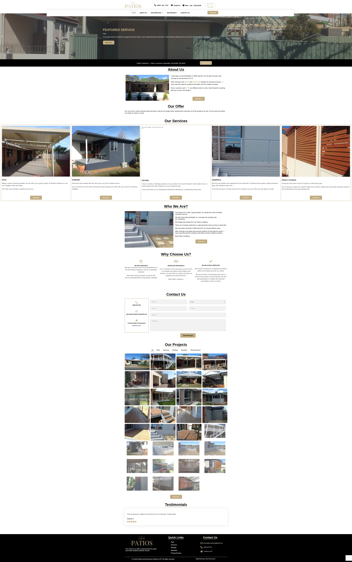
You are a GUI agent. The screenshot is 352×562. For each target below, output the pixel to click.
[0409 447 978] (155, 5)
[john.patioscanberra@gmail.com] (136, 311)
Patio (172, 542)
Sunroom (174, 545)
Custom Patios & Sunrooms (137, 323)
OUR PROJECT (172, 13)
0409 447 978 (162, 5)
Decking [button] (175, 350)
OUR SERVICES (156, 13)
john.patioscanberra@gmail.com (136, 314)
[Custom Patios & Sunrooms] (136, 320)
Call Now (177, 42)
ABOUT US (143, 13)
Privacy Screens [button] (196, 350)
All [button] (152, 350)
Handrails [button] (184, 350)
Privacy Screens (176, 553)
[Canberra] (172, 5)
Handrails (174, 550)
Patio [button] (158, 350)
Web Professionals (210, 559)
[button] (2, 36)
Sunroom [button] (166, 350)
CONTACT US (185, 13)
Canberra (177, 5)
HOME (134, 13)
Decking (173, 547)
